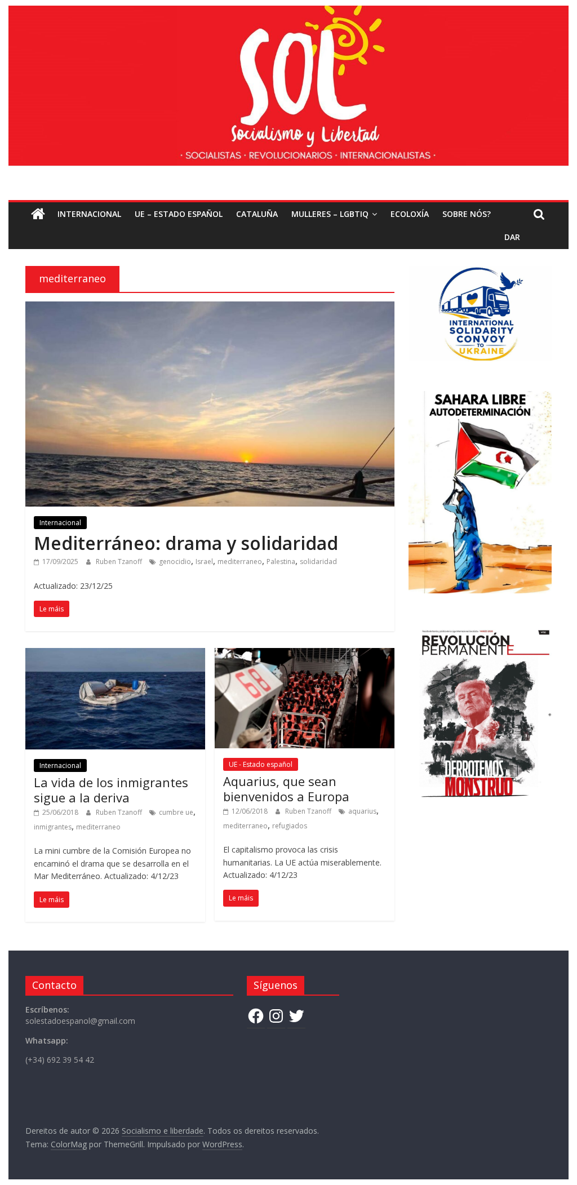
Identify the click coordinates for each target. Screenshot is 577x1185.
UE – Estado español (179, 213)
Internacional (89, 213)
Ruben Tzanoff (120, 561)
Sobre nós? (466, 213)
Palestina (281, 561)
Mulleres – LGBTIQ (330, 213)
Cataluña (257, 213)
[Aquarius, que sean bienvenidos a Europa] (304, 655)
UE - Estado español (260, 764)
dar (512, 237)
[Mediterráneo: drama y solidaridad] (209, 308)
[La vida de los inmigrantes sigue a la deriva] (115, 655)
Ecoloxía (409, 213)
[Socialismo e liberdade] (288, 12)
